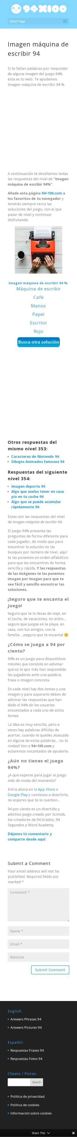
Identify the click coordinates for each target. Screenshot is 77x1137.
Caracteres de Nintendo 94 (35, 456)
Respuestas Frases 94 (27, 1050)
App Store (46, 789)
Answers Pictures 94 (26, 1027)
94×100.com (52, 193)
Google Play (18, 794)
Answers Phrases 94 (25, 1019)
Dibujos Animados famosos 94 (37, 461)
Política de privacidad (27, 1096)
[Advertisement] (38, 130)
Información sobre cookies (31, 1113)
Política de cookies (24, 1105)
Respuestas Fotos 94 (26, 1058)
